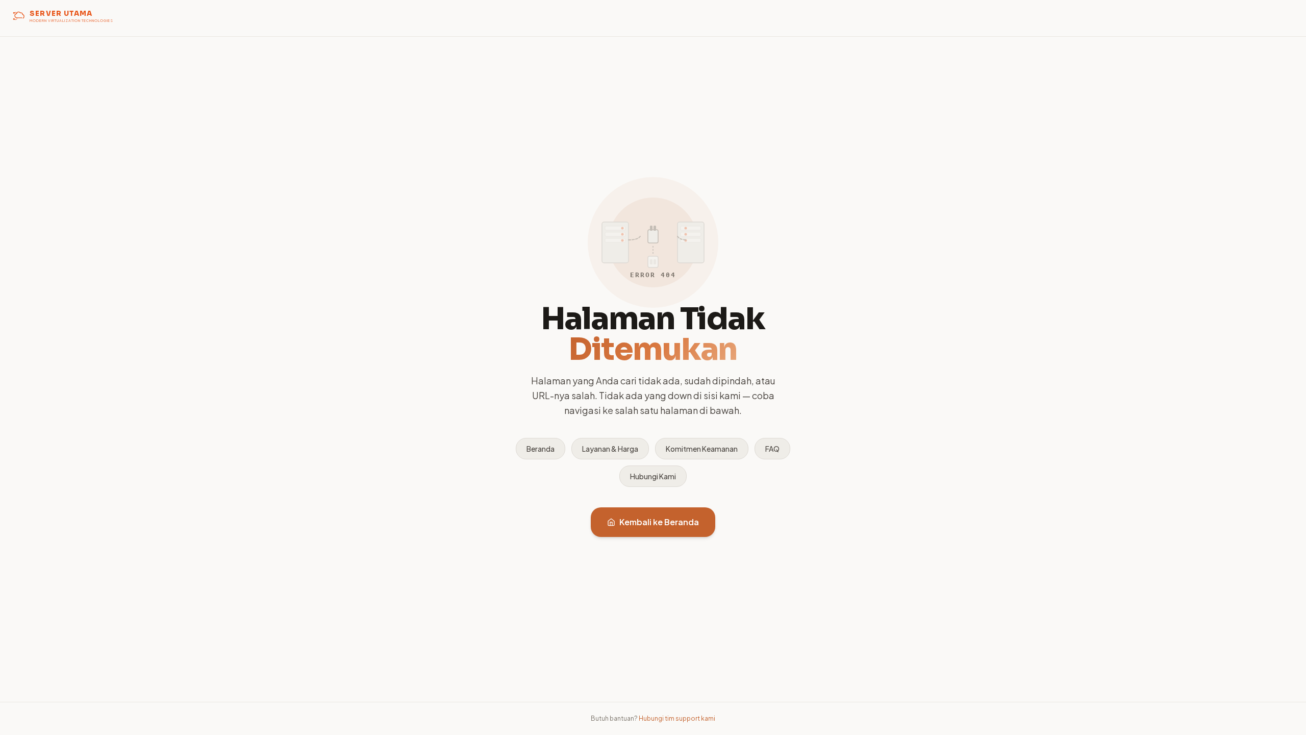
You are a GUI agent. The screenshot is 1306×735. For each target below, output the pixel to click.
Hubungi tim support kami (677, 718)
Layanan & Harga (610, 448)
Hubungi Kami (653, 476)
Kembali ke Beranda (659, 522)
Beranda (540, 448)
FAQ (772, 448)
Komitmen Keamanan (702, 448)
